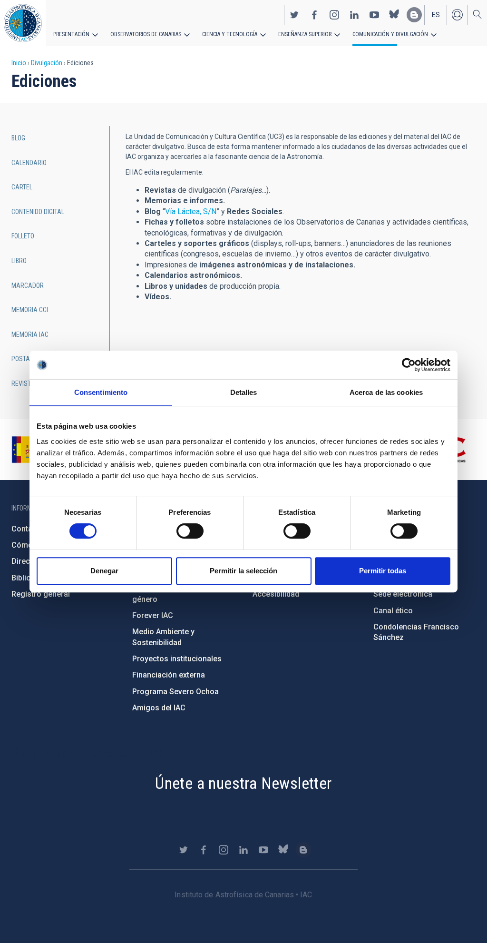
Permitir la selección (243, 571)
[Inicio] (23, 23)
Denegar (104, 571)
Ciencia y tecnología (229, 34)
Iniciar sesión (457, 15)
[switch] (190, 531)
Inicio (18, 63)
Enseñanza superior (304, 34)
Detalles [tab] (243, 392)
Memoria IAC (30, 334)
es (436, 15)
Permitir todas (382, 571)
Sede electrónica (402, 594)
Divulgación (46, 63)
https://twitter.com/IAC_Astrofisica (294, 15)
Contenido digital (37, 212)
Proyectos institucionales (177, 658)
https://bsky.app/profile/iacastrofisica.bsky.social (394, 15)
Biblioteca (28, 577)
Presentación (71, 34)
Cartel (21, 187)
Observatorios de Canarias (145, 34)
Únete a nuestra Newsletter (243, 783)
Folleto (22, 236)
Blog (18, 138)
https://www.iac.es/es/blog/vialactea (414, 15)
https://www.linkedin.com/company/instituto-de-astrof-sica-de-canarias (354, 15)
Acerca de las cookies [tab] (386, 392)
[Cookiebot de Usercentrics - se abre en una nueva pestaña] (408, 365)
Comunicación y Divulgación (390, 34)
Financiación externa (168, 674)
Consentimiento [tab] (100, 392)
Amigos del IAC (158, 707)
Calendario (29, 163)
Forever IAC (152, 615)
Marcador (27, 285)
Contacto (27, 528)
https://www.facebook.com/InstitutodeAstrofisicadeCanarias (314, 15)
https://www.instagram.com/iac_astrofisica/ (334, 15)
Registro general (40, 594)
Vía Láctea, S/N (190, 211)
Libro (19, 261)
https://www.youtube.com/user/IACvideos (374, 15)
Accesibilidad (276, 594)
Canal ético (393, 610)
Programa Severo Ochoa (175, 691)
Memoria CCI (29, 310)
